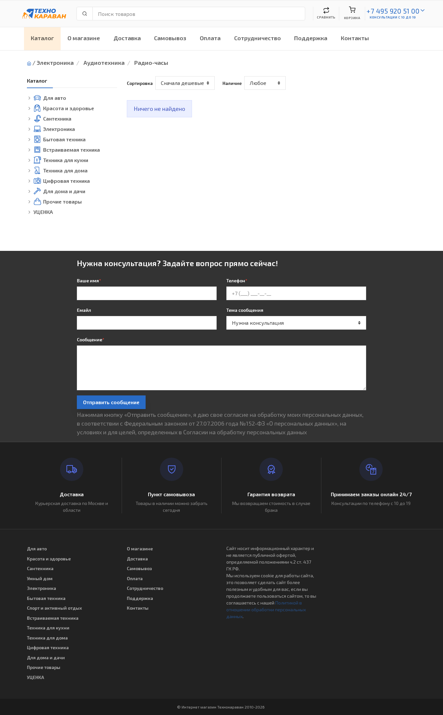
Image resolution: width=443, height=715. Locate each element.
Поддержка (310, 37)
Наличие (232, 83)
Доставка (127, 37)
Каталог (42, 37)
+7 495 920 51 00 (392, 11)
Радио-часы (151, 62)
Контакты (355, 37)
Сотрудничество (257, 37)
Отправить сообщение (111, 402)
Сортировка (140, 83)
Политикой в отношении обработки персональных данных (266, 609)
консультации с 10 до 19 (393, 17)
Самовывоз (170, 37)
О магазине (83, 37)
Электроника (55, 62)
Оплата (210, 37)
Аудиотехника (104, 62)
